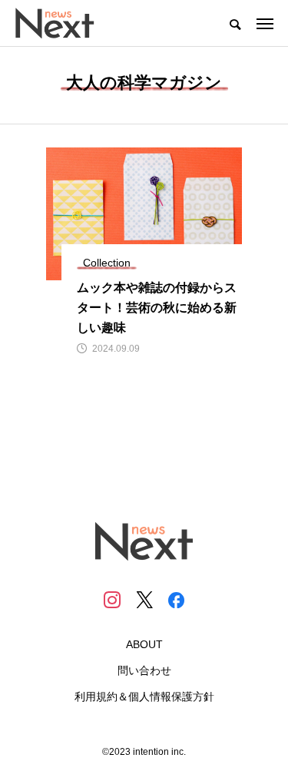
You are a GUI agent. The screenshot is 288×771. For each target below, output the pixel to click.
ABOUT (144, 644)
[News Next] (63, 23)
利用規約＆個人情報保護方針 (144, 696)
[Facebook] (176, 599)
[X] (144, 599)
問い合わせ (144, 670)
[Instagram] (112, 599)
